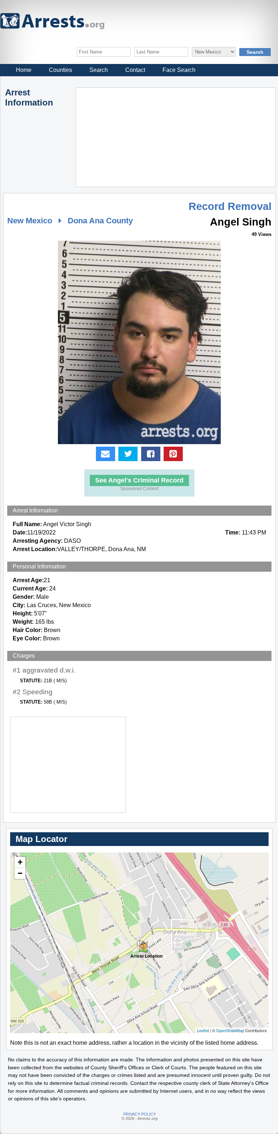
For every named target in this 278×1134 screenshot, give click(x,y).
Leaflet (203, 1030)
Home (23, 70)
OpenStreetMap (230, 1030)
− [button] (20, 873)
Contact (135, 70)
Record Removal (230, 206)
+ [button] (20, 862)
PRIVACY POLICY (139, 1114)
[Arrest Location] (139, 943)
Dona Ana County (100, 220)
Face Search (179, 70)
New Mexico (29, 220)
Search (98, 70)
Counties (60, 70)
